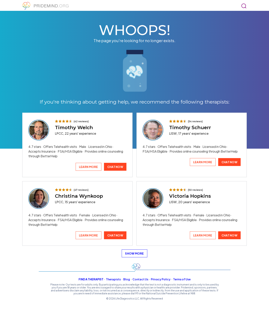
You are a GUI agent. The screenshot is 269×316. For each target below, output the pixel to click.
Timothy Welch (74, 127)
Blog (126, 279)
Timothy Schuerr (190, 127)
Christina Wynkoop (79, 196)
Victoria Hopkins (190, 196)
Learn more (88, 167)
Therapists (113, 279)
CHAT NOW (115, 167)
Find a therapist (91, 279)
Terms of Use (182, 279)
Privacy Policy (161, 279)
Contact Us (140, 279)
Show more (134, 253)
